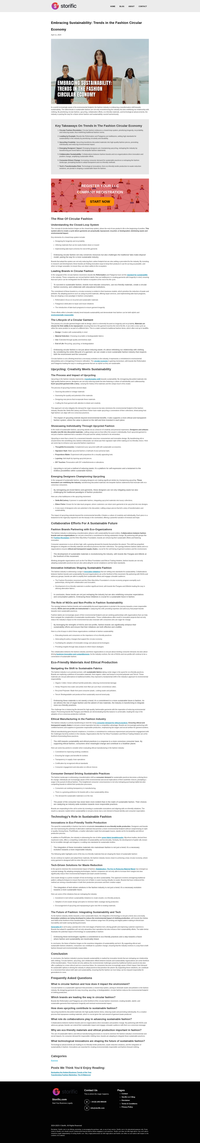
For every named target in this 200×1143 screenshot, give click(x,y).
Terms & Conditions (129, 1104)
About (131, 6)
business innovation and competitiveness (72, 654)
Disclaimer (126, 1100)
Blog (121, 6)
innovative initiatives (92, 572)
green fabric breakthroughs (112, 837)
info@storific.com (97, 1108)
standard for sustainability (137, 275)
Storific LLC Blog (128, 1097)
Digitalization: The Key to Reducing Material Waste (115, 869)
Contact (143, 6)
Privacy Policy (127, 1107)
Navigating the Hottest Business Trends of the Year (71, 1072)
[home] (64, 6)
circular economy (101, 361)
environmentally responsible (62, 315)
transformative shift (92, 379)
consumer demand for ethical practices (112, 723)
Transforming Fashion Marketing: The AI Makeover (71, 1075)
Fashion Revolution (61, 538)
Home (112, 6)
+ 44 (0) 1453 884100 (98, 1102)
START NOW (100, 201)
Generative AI (56, 927)
